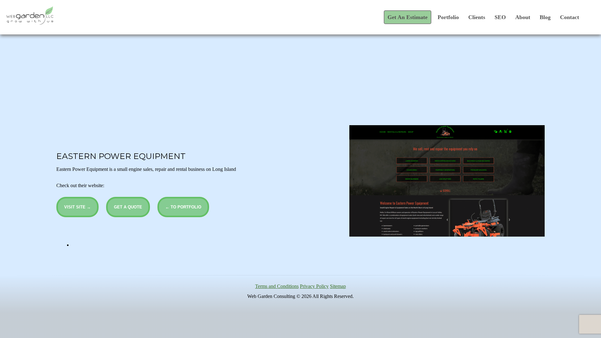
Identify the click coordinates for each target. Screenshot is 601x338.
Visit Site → (77, 207)
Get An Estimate (408, 17)
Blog (545, 17)
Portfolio (448, 17)
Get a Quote (128, 207)
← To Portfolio (183, 207)
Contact (569, 17)
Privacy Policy (314, 286)
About (522, 17)
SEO (500, 17)
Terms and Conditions (277, 286)
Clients (476, 17)
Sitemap (338, 286)
